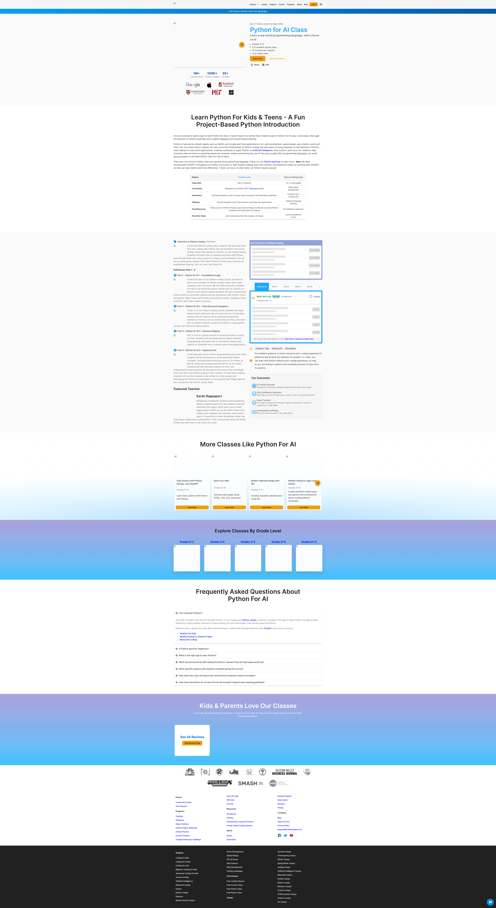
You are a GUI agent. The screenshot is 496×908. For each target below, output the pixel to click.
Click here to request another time (299, 339)
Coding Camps (284, 867)
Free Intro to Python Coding (191, 241)
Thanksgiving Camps (287, 855)
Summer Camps (284, 851)
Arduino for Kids (188, 633)
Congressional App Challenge (188, 839)
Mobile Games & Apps (185, 900)
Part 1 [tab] (274, 286)
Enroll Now (262, 11)
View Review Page (192, 743)
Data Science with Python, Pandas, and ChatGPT (190, 482)
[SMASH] (250, 783)
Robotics (179, 896)
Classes (253, 4)
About (299, 4)
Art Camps (282, 902)
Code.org (253, 188)
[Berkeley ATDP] (279, 783)
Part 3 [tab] (298, 286)
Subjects (273, 4)
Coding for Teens (183, 862)
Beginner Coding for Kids (186, 869)
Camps (264, 4)
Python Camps (284, 879)
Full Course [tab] (262, 286)
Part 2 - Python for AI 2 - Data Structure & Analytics (203, 306)
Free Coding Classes (235, 881)
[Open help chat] (490, 902)
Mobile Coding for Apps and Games (302, 482)
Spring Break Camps (286, 863)
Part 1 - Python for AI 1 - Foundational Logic (199, 275)
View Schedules (276, 58)
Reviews (281, 804)
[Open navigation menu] (321, 4)
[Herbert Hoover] (249, 772)
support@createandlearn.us (290, 829)
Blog (306, 4)
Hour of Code (232, 796)
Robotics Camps (285, 886)
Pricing (280, 808)
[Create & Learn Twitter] (285, 835)
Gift (267, 65)
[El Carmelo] (234, 772)
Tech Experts (181, 806)
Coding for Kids (182, 858)
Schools (230, 804)
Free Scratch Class (235, 885)
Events (282, 4)
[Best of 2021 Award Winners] (307, 772)
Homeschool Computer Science (240, 822)
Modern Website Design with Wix (265, 482)
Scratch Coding (182, 877)
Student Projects (285, 796)
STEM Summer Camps (287, 894)
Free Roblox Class (234, 892)
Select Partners (182, 824)
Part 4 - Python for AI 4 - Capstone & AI (197, 350)
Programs (291, 4)
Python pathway (272, 161)
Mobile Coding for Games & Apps (196, 636)
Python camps (249, 620)
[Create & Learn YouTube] (291, 835)
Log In (313, 4)
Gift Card (230, 800)
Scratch (268, 628)
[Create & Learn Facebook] (279, 835)
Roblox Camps (284, 883)
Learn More (192, 507)
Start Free (257, 58)
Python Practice (182, 832)
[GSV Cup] (262, 772)
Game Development (235, 851)
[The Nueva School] (205, 772)
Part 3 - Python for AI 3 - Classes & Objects (199, 331)
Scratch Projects (183, 835)
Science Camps (284, 898)
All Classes (231, 814)
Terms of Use (283, 822)
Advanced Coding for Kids (187, 873)
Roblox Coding (182, 892)
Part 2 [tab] (286, 286)
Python (179, 889)
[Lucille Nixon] (219, 772)
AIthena (230, 818)
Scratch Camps (284, 890)
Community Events (184, 802)
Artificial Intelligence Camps (289, 871)
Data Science (232, 863)
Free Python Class (234, 889)
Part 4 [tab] (309, 286)
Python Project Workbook (186, 828)
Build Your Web (221, 480)
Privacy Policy (283, 825)
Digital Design (232, 855)
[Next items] (317, 482)
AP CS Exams (232, 859)
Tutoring (179, 816)
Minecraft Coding (188, 639)
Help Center (283, 800)
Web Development (234, 867)
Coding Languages (235, 871)
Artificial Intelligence (262, 150)
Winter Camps (284, 859)
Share (256, 65)
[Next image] (241, 44)
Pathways (180, 820)
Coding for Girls (182, 865)
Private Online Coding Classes (239, 825)
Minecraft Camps (285, 875)
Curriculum (231, 839)
